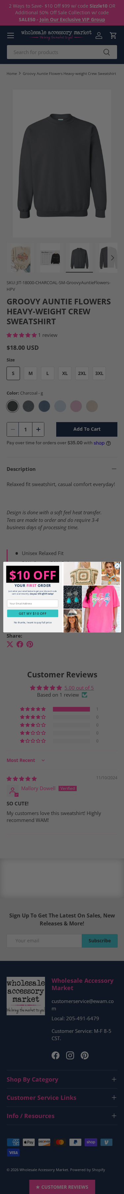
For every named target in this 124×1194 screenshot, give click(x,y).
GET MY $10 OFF (32, 613)
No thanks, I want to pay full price (32, 622)
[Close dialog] (117, 565)
